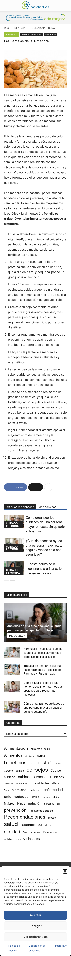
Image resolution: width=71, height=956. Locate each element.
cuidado (9, 777)
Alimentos (13, 755)
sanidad (12, 831)
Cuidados (57, 777)
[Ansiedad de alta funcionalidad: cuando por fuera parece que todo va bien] (35, 622)
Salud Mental (44, 825)
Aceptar (35, 915)
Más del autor (47, 507)
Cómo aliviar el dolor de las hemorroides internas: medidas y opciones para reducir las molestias (44, 688)
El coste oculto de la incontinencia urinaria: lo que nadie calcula (44, 568)
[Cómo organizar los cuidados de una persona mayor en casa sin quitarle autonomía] (12, 707)
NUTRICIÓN (50, 34)
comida (20, 770)
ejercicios (19, 789)
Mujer (56, 796)
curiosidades (40, 783)
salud (11, 824)
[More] (48, 487)
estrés (35, 797)
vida (18, 839)
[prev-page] (6, 582)
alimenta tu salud (40, 749)
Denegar (35, 926)
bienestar (40, 762)
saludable (28, 825)
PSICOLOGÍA (17, 636)
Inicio (7, 27)
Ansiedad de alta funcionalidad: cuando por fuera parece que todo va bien (34, 628)
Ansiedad (29, 755)
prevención (15, 810)
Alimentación (16, 748)
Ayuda (41, 756)
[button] (65, 871)
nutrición (34, 803)
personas (49, 803)
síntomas (35, 832)
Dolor (6, 790)
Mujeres (9, 803)
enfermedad (53, 789)
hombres (46, 797)
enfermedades (16, 796)
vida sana (32, 838)
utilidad (9, 839)
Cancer (58, 763)
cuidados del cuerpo (15, 783)
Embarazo (35, 790)
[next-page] (12, 582)
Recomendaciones (24, 816)
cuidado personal (32, 777)
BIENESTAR (20, 27)
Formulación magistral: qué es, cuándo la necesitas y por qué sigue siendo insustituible (43, 652)
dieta (55, 783)
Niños (21, 803)
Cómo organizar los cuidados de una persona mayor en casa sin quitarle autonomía (45, 524)
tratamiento (50, 832)
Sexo (25, 832)
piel (58, 803)
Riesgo (52, 817)
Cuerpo (56, 770)
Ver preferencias (35, 937)
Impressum (61, 945)
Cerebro (8, 770)
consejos (37, 769)
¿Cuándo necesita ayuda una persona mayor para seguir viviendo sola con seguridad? (44, 547)
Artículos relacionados (20, 507)
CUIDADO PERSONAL (44, 27)
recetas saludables (41, 810)
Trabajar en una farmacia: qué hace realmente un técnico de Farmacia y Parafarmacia (43, 669)
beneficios (15, 762)
